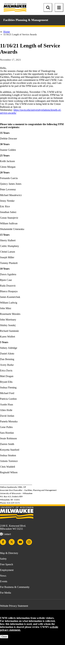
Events (3, 581)
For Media (5, 592)
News (3, 575)
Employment (7, 570)
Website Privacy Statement (14, 605)
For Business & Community (15, 587)
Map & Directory (9, 553)
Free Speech (6, 564)
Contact (7, 534)
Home (6, 31)
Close (4, 636)
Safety (3, 558)
